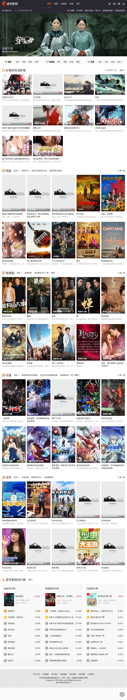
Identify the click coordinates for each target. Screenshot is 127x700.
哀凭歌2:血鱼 (100, 128)
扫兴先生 (11, 630)
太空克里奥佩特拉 (97, 630)
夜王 (78, 261)
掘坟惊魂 (11, 648)
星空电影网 (10, 3)
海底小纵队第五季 (97, 617)
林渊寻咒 (11, 611)
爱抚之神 (37, 128)
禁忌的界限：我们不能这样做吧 (46, 159)
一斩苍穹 (6, 418)
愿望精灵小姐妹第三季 (99, 654)
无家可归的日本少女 (39, 171)
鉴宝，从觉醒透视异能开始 (59, 654)
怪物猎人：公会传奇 (98, 648)
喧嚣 (9, 636)
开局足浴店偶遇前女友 (57, 630)
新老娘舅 (55, 568)
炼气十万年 (56, 418)
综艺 (78, 4)
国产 (59, 62)
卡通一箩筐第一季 (97, 636)
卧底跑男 (11, 642)
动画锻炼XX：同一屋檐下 (70, 375)
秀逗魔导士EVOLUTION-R (101, 623)
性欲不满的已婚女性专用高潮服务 (16, 128)
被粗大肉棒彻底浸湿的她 (12, 214)
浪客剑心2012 (8, 97)
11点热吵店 (31, 520)
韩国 (65, 62)
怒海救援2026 (107, 261)
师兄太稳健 (6, 363)
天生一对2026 (57, 363)
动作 (17, 62)
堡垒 (97, 97)
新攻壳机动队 (106, 418)
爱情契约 (80, 363)
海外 (119, 62)
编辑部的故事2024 (71, 128)
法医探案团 (48, 477)
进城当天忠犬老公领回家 (58, 648)
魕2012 (11, 654)
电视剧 (64, 4)
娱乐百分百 (31, 568)
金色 (53, 316)
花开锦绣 (105, 316)
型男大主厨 (81, 568)
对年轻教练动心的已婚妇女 (63, 214)
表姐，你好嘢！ (107, 214)
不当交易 (37, 97)
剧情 (30, 62)
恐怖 (24, 62)
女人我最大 (81, 520)
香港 (78, 62)
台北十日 (68, 97)
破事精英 (28, 273)
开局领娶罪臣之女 (56, 642)
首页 (49, 3)
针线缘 (29, 363)
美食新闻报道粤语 (9, 520)
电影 (56, 4)
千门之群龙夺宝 (58, 261)
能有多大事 (6, 316)
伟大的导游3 (57, 520)
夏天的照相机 (7, 261)
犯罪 (36, 62)
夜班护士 (25, 171)
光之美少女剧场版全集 (48, 375)
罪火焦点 (80, 214)
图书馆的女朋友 (56, 171)
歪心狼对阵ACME (34, 261)
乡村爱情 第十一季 (41, 273)
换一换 (121, 171)
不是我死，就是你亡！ (16, 617)
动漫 (71, 4)
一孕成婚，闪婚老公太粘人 (59, 611)
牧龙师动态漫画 (83, 465)
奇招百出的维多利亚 (10, 465)
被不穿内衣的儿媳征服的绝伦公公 (16, 159)
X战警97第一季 (96, 642)
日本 (106, 62)
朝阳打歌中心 (36, 477)
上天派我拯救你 (55, 636)
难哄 (53, 273)
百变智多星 (106, 520)
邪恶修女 (11, 623)
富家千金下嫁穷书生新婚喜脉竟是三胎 (64, 623)
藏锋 (29, 316)
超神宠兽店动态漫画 (29, 375)
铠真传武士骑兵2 (84, 418)
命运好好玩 (6, 568)
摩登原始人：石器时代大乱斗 (102, 611)
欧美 (71, 62)
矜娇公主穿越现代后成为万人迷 (61, 617)
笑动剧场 (105, 568)
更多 (122, 70)
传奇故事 (25, 477)
